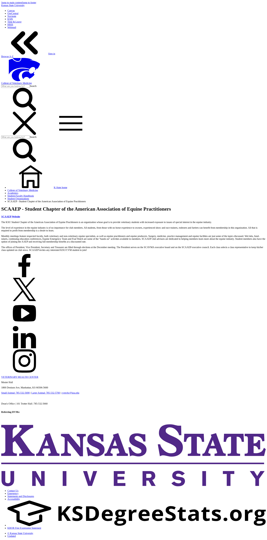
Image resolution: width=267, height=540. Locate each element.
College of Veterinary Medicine (16, 83)
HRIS (10, 24)
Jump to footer (29, 2)
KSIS (10, 19)
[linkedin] (24, 348)
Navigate (11, 16)
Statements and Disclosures (20, 496)
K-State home (60, 187)
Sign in (51, 53)
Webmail (11, 27)
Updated (11, 536)
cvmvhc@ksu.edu (70, 392)
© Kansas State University (20, 533)
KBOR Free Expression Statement (24, 528)
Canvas (11, 10)
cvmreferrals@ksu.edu (31, 412)
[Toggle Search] (24, 110)
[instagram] (24, 371)
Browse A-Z (7, 56)
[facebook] (24, 276)
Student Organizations (18, 198)
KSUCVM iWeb (9, 417)
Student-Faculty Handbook (20, 196)
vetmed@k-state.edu (11, 406)
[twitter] (24, 300)
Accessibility (13, 499)
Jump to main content (11, 2)
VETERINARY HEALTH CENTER (19, 377)
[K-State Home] (24, 80)
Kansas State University (13, 5)
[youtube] (24, 324)
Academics (12, 193)
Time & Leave (14, 21)
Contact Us (12, 490)
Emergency (13, 493)
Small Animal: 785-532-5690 (15, 392)
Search (33, 86)
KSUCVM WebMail (11, 420)
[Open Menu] (47, 134)
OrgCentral (12, 13)
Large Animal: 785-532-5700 (45, 392)
